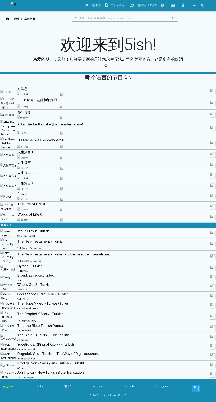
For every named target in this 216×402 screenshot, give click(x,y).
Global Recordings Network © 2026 (108, 395)
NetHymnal (22, 271)
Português (161, 386)
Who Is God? (23, 289)
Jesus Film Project (26, 236)
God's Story (22, 299)
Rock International (26, 349)
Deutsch (128, 386)
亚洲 (16, 18)
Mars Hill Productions (27, 308)
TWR (19, 280)
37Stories (21, 368)
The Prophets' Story (26, 320)
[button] (76, 18)
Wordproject (23, 340)
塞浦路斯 (29, 18)
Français (97, 386)
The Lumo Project (25, 377)
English (39, 386)
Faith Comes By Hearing (29, 248)
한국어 (68, 386)
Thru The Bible (24, 330)
